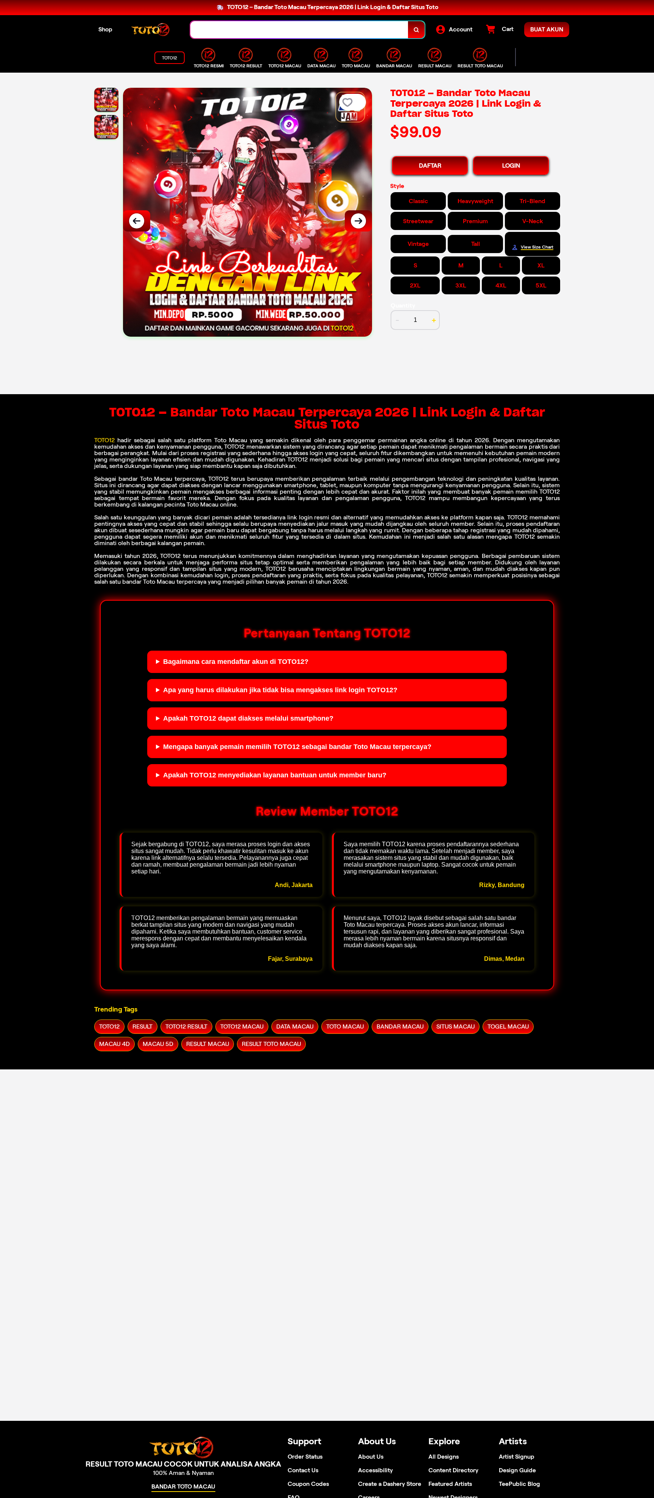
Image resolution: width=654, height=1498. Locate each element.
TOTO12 (104, 440)
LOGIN (511, 165)
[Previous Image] (136, 221)
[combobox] (299, 29)
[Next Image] (358, 221)
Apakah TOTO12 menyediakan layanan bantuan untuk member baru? (274, 775)
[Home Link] (151, 30)
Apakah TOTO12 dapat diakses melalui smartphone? (248, 718)
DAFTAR (430, 165)
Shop (105, 29)
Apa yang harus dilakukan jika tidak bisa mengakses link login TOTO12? (280, 690)
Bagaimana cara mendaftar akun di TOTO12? (235, 661)
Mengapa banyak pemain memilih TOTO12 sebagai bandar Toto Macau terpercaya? (297, 747)
